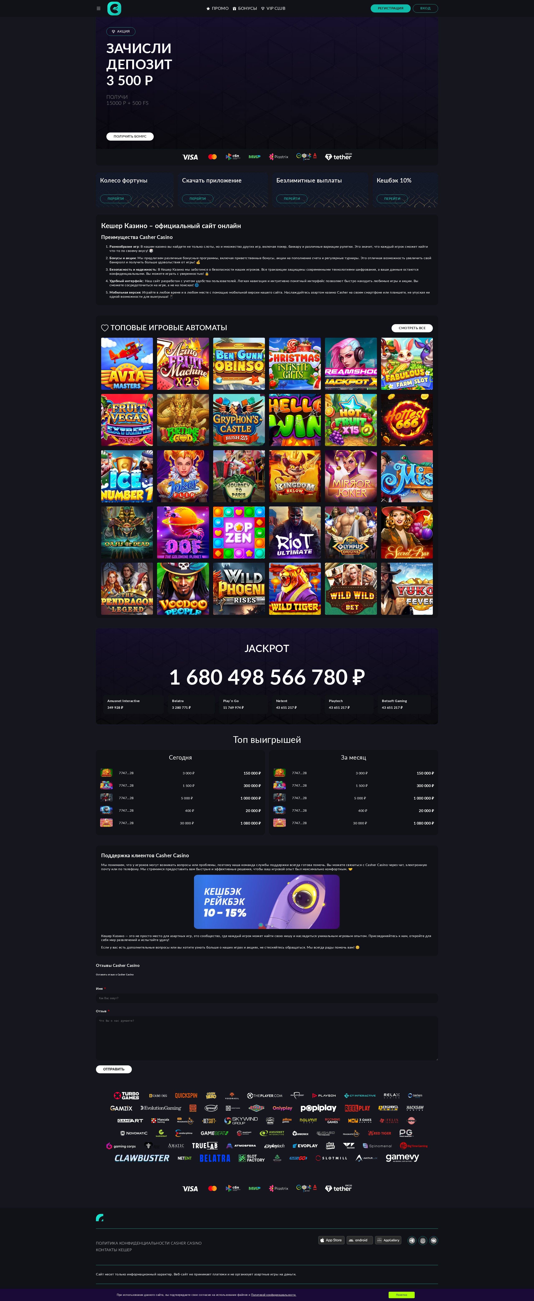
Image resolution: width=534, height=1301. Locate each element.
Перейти (116, 198)
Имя (99, 988)
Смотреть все (412, 328)
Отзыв (101, 1011)
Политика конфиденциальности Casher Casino (149, 1243)
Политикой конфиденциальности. (273, 1294)
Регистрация (391, 8)
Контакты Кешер (114, 1250)
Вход (425, 8)
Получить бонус (130, 136)
